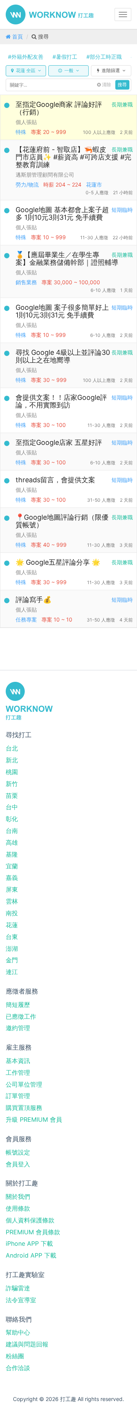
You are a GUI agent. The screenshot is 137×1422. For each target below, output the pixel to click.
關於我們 (18, 1196)
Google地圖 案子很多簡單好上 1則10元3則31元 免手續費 (62, 311)
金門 (12, 960)
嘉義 (12, 877)
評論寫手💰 (33, 600)
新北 (12, 760)
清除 (106, 84)
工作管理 (18, 1072)
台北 (12, 748)
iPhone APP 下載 (29, 1243)
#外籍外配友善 (25, 56)
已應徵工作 (21, 1016)
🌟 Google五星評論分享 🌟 (58, 562)
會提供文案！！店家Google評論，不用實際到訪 (61, 401)
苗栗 (12, 795)
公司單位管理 (24, 1084)
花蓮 (12, 925)
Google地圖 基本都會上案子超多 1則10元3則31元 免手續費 (62, 213)
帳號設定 (18, 1152)
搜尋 (122, 84)
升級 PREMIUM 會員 (34, 1119)
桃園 (12, 772)
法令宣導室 (21, 1300)
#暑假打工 (65, 56)
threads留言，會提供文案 (55, 480)
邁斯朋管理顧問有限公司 (45, 174)
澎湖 (12, 948)
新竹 (12, 783)
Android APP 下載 (31, 1255)
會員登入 (18, 1164)
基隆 (12, 854)
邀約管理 (18, 1028)
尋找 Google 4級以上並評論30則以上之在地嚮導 (63, 356)
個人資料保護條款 (30, 1220)
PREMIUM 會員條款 (33, 1232)
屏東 (12, 889)
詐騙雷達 (18, 1288)
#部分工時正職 (104, 56)
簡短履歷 (18, 1004)
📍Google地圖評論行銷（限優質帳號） (62, 521)
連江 (12, 972)
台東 (12, 936)
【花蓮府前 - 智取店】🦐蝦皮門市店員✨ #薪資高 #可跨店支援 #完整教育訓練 (73, 157)
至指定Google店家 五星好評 (59, 442)
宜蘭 (12, 866)
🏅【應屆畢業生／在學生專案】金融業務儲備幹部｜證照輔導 (67, 258)
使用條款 (18, 1208)
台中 (12, 807)
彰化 (12, 819)
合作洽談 (18, 1368)
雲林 (12, 901)
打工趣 (50, 14)
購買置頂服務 (24, 1107)
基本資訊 (18, 1060)
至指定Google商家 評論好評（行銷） (59, 108)
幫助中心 (18, 1332)
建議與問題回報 (27, 1344)
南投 (12, 913)
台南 (12, 830)
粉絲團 (15, 1356)
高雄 (12, 842)
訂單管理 (18, 1096)
